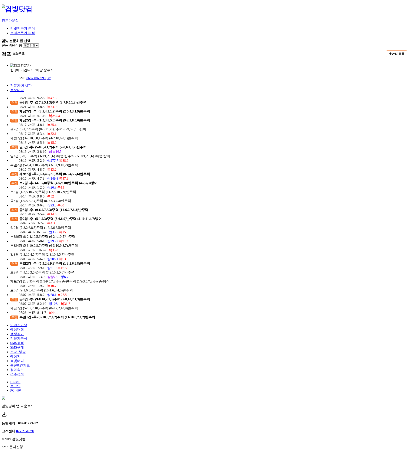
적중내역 (17, 90)
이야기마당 (18, 325)
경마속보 (17, 370)
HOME (15, 382)
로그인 (15, 386)
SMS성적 (17, 343)
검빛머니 (17, 361)
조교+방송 (18, 352)
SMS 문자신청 (12, 447)
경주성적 (17, 374)
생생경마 (17, 334)
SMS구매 (17, 347)
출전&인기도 (20, 365)
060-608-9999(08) (38, 78)
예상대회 (17, 329)
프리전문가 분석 (22, 33)
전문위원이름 (12, 45)
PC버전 (15, 390)
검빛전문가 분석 (22, 28)
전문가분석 (10, 20)
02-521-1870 (25, 431)
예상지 (15, 356)
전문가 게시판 (21, 85)
